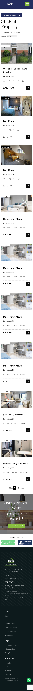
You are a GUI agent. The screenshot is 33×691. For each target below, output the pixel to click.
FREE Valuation (10, 674)
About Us (8, 620)
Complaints (9, 653)
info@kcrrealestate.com (17, 585)
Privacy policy (10, 649)
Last (22, 488)
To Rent (8, 667)
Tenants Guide (10, 631)
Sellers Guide (10, 624)
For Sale (8, 663)
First (11, 488)
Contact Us (9, 635)
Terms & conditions (12, 645)
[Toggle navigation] (27, 4)
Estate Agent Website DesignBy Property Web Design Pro (12, 679)
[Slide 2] (16, 61)
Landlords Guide (11, 627)
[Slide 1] (13, 61)
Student (8, 671)
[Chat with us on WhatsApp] (29, 680)
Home (7, 616)
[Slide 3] (19, 61)
